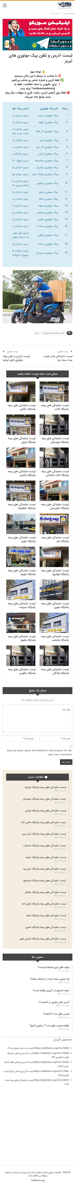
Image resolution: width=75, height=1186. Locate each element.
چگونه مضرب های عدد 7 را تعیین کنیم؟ (49, 1026)
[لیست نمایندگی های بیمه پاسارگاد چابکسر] (54, 623)
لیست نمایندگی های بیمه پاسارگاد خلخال (45, 892)
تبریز (37, 333)
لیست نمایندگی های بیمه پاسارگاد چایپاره (45, 787)
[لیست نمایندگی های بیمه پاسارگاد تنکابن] (20, 391)
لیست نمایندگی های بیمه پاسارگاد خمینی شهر (43, 939)
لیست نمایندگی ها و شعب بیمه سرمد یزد (57, 358)
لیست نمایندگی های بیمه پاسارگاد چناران (45, 811)
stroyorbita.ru (65, 1149)
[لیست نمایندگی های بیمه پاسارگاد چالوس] (20, 656)
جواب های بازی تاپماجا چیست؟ (53, 967)
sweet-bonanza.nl (63, 1153)
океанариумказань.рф (61, 1157)
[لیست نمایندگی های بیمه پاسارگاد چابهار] (20, 623)
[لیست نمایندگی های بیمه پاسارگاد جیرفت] (20, 590)
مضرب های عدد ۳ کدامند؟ (56, 1014)
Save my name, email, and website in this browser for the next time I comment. (39, 752)
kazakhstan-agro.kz (62, 1145)
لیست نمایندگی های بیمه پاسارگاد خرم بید (44, 869)
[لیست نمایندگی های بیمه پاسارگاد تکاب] (54, 391)
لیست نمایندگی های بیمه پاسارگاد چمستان (44, 799)
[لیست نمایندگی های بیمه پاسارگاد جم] (54, 524)
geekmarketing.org (62, 1133)
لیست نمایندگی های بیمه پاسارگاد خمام (46, 915)
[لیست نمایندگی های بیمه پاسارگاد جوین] (54, 590)
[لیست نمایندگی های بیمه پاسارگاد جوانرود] (54, 557)
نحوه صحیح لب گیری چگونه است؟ (51, 990)
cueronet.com (65, 1121)
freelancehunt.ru (64, 1129)
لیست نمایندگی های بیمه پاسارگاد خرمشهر (44, 880)
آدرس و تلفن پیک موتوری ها (53, 333)
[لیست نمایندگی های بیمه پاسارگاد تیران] (20, 424)
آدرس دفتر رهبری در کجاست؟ (54, 1002)
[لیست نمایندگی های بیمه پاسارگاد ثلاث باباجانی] (54, 458)
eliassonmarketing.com (60, 1125)
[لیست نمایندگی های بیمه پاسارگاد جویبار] (20, 557)
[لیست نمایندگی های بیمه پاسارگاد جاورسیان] (54, 491)
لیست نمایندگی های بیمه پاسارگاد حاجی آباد (43, 822)
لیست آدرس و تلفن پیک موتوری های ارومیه (16, 358)
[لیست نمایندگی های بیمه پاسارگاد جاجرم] (20, 458)
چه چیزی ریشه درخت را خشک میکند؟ (49, 979)
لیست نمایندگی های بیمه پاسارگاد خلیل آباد (44, 904)
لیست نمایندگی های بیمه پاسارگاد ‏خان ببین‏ (44, 834)
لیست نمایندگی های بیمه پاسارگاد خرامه (45, 857)
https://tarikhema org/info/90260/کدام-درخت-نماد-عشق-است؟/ (38, 1048)
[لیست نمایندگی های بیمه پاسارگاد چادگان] (54, 656)
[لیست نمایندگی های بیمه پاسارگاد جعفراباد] (20, 491)
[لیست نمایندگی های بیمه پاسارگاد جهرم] (20, 524)
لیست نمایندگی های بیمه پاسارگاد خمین (45, 927)
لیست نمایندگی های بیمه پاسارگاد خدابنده (44, 846)
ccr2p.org (67, 1117)
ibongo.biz (66, 1142)
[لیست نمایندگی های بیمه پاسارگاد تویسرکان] (54, 424)
